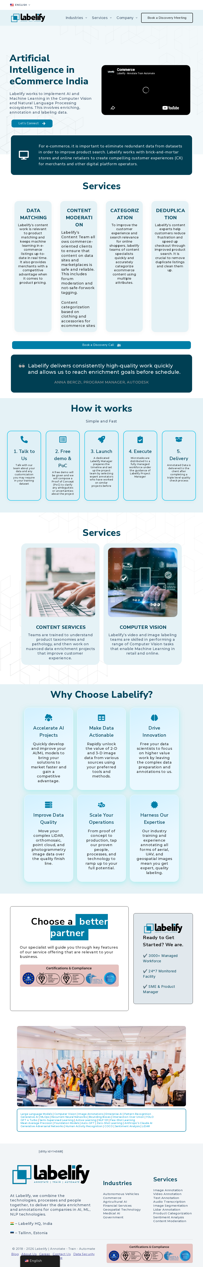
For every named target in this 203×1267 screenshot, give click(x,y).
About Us (28, 1254)
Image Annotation (168, 1190)
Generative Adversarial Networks (42, 1126)
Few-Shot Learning (122, 1120)
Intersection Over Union (128, 1116)
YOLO (150, 1116)
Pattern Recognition (137, 1113)
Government (113, 1217)
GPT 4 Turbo (29, 1120)
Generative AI (29, 1116)
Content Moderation (169, 1221)
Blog (15, 1254)
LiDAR (146, 1126)
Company (125, 18)
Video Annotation (167, 1194)
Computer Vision (65, 1113)
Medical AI (111, 1213)
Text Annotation (166, 1198)
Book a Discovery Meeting (167, 18)
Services (100, 18)
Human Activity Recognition (84, 1126)
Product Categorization (172, 1213)
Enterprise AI (113, 1113)
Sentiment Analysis (127, 1126)
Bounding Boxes (100, 1116)
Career (44, 1254)
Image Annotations (90, 1113)
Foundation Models (66, 1123)
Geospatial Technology (122, 1209)
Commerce (112, 1198)
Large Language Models (36, 1113)
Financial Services (117, 1205)
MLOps (44, 1116)
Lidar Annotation (166, 1209)
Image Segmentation (170, 1205)
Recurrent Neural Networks (69, 1116)
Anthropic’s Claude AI (138, 1123)
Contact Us (62, 1254)
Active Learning (86, 1120)
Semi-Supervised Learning (56, 1120)
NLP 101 (103, 1120)
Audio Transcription (169, 1201)
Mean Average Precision (36, 1123)
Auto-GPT (88, 1123)
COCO (108, 1126)
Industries (74, 18)
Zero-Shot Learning (110, 1123)
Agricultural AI (115, 1201)
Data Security (84, 1254)
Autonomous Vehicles (121, 1194)
